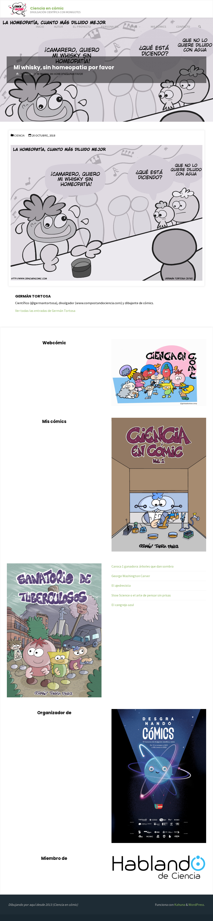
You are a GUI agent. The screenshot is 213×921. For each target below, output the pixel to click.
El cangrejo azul (122, 605)
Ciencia (28, 74)
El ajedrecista (121, 585)
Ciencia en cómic (47, 8)
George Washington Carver (130, 576)
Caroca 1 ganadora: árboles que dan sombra (142, 566)
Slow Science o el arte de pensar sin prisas (141, 595)
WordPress (196, 904)
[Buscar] (199, 27)
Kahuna (179, 904)
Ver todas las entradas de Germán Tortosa (45, 311)
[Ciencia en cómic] (18, 9)
